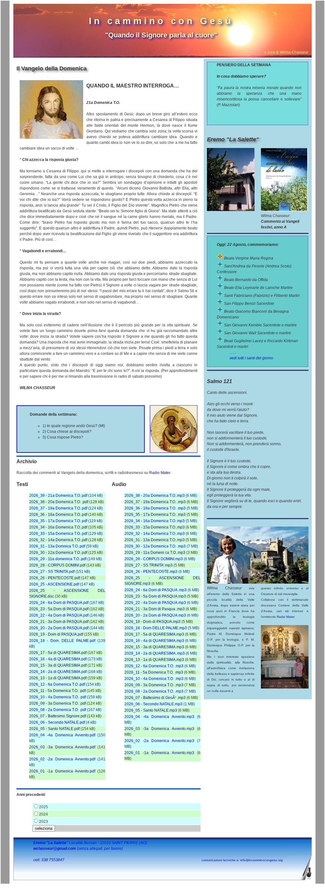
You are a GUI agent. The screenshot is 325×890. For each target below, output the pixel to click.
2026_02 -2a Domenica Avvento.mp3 (159, 741)
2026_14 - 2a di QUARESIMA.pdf (58, 671)
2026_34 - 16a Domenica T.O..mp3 (154, 521)
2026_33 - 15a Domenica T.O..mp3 (154, 527)
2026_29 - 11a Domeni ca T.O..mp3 (154, 552)
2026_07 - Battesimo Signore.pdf (57, 716)
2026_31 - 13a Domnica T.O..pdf (57, 546)
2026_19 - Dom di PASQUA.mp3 (152, 621)
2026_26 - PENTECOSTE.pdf (54, 578)
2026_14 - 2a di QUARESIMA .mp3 (154, 653)
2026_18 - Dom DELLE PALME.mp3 (155, 628)
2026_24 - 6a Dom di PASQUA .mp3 (155, 590)
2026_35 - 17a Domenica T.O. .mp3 (155, 514)
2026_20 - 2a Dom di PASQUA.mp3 (155, 615)
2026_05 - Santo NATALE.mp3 (150, 710)
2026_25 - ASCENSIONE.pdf (54, 584)
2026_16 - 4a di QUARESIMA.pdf (58, 659)
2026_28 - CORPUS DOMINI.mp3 (153, 559)
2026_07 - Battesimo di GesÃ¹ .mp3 (155, 697)
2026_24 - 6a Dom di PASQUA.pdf (59, 602)
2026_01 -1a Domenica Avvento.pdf (62, 771)
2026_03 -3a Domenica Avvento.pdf (62, 747)
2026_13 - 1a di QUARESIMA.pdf (58, 678)
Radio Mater (159, 473)
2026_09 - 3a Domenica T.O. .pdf (57, 703)
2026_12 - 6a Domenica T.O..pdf (57, 684)
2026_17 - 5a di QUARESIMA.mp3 (154, 634)
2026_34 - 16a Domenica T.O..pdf (58, 527)
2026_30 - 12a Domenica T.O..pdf (58, 552)
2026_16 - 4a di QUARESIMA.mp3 (154, 640)
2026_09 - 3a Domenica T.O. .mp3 (153, 685)
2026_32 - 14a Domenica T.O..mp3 (154, 533)
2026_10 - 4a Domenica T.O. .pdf (57, 697)
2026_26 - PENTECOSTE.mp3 (150, 571)
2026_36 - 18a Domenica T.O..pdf (58, 514)
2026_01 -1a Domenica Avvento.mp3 (159, 753)
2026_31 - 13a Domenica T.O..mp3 (154, 540)
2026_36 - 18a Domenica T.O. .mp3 (155, 508)
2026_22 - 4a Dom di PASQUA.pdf (59, 615)
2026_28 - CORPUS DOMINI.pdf (57, 565)
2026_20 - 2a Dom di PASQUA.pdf (59, 628)
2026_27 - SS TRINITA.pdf (52, 571)
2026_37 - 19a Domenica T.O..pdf (58, 508)
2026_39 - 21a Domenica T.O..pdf (58, 495)
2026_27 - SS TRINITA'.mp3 (148, 565)
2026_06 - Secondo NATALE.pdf (57, 722)
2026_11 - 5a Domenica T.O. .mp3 (153, 672)
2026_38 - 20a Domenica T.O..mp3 (154, 495)
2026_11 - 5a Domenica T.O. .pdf (57, 690)
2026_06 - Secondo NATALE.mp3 (153, 704)
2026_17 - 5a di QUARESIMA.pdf (58, 652)
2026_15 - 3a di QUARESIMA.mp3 (154, 647)
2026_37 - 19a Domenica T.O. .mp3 (155, 502)
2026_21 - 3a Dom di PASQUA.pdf (59, 621)
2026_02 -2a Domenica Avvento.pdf (62, 759)
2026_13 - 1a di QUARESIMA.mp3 (154, 659)
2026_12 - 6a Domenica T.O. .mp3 (153, 666)
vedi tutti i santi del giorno (251, 358)
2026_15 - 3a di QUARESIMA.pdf (58, 665)
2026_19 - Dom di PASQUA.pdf (56, 634)
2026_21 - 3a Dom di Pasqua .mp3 (154, 609)
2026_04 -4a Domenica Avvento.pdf (62, 735)
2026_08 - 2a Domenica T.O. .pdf (57, 710)
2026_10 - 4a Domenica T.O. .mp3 (153, 678)
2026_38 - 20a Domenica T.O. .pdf (58, 502)
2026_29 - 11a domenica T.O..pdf (57, 559)
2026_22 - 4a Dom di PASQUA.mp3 (155, 602)
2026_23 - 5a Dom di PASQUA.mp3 (155, 596)
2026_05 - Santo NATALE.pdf (54, 729)
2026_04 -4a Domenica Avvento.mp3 (159, 716)
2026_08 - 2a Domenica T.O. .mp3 (153, 691)
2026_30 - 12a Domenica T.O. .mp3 (155, 546)
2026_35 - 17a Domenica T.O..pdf (58, 521)
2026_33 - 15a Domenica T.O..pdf (58, 533)
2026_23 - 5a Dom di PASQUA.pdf (59, 609)
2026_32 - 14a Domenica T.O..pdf (58, 540)
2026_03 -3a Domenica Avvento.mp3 (159, 729)
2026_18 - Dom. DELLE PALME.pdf (62, 640)
